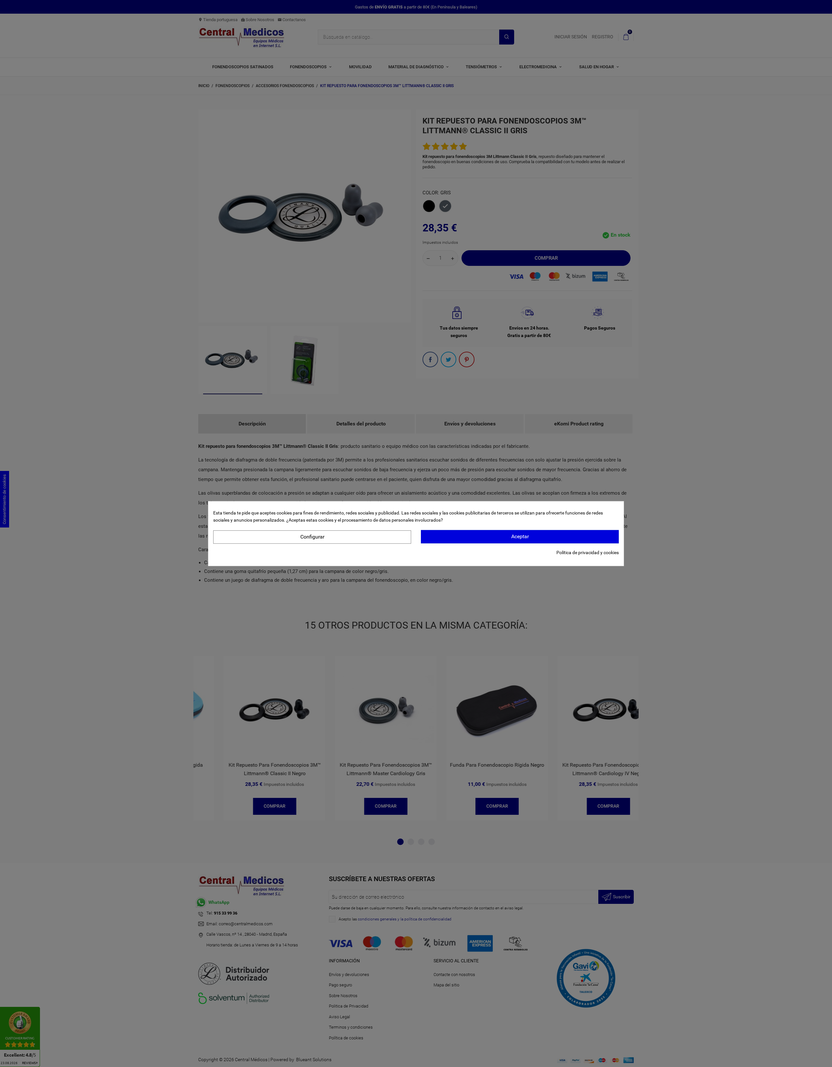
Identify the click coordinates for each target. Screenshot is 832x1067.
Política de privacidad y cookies (587, 552)
